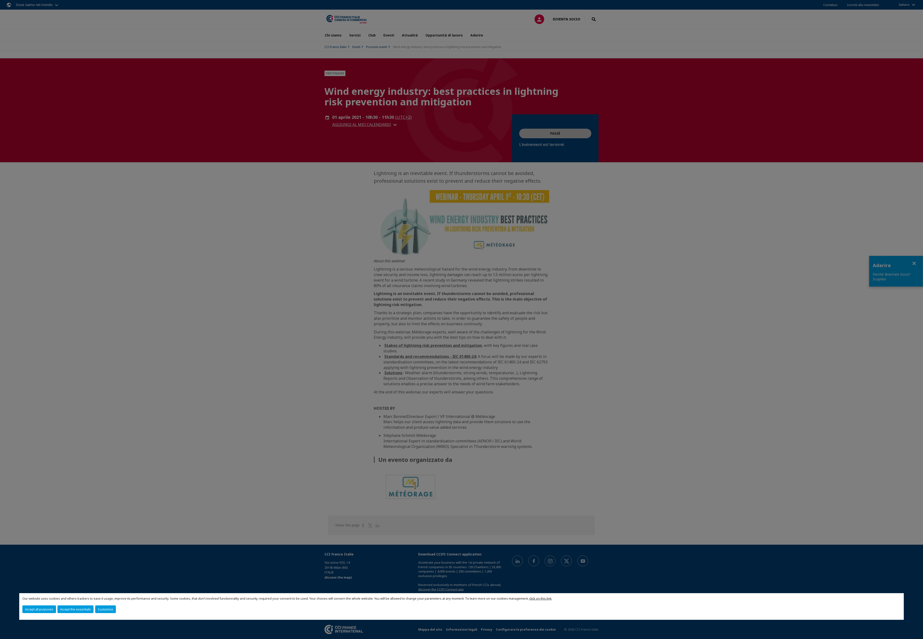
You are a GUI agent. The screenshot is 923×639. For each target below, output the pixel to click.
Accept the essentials (75, 609)
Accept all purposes (39, 609)
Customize (105, 609)
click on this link (540, 598)
